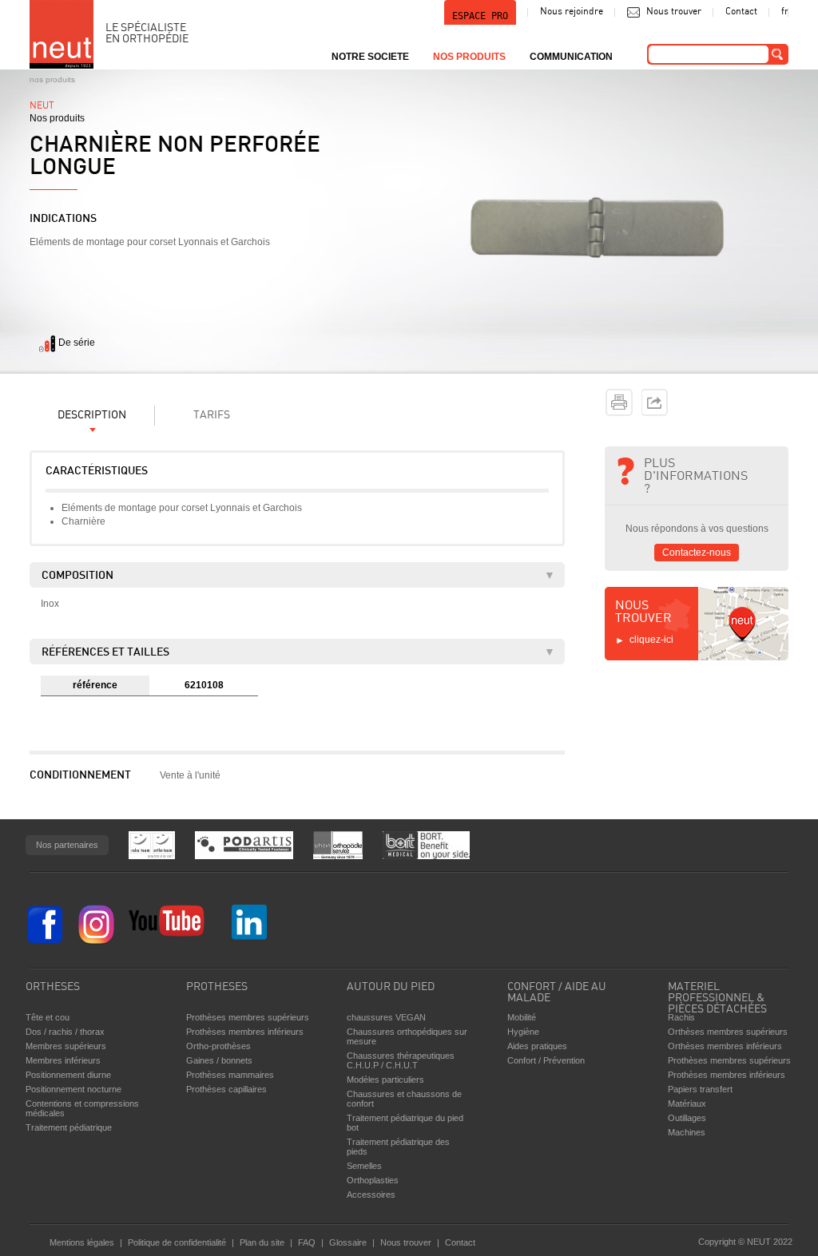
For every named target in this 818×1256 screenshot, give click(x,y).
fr (784, 12)
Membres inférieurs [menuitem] (63, 1060)
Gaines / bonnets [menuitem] (219, 1060)
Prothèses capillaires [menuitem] (226, 1089)
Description (92, 415)
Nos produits (52, 79)
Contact (741, 12)
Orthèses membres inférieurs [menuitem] (725, 1046)
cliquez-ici (651, 639)
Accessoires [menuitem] (371, 1194)
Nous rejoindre (571, 12)
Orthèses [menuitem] (53, 987)
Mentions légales (82, 1242)
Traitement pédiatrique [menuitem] (69, 1127)
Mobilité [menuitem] (521, 1017)
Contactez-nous (696, 552)
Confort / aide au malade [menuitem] (556, 993)
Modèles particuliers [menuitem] (385, 1079)
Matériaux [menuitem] (687, 1103)
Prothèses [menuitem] (217, 987)
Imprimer (619, 402)
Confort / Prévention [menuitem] (546, 1060)
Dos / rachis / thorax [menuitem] (65, 1031)
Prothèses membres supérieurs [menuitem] (247, 1017)
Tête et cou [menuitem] (47, 1017)
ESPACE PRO (480, 16)
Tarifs (211, 415)
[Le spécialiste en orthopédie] (61, 34)
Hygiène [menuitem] (523, 1031)
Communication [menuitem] (571, 56)
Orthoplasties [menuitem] (373, 1180)
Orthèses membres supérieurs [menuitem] (728, 1031)
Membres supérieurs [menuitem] (66, 1046)
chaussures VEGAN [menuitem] (386, 1017)
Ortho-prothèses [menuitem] (218, 1046)
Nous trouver (673, 12)
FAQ (307, 1242)
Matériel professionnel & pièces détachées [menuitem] (717, 994)
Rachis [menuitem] (681, 1017)
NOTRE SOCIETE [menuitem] (370, 56)
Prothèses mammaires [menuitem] (230, 1075)
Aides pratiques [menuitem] (537, 1046)
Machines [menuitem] (686, 1132)
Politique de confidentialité (177, 1242)
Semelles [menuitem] (364, 1166)
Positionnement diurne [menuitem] (68, 1075)
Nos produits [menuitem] (469, 56)
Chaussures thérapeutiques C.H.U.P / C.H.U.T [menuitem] (401, 1060)
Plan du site (262, 1242)
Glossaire (348, 1242)
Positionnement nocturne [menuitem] (73, 1089)
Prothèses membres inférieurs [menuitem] (245, 1031)
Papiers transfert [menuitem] (700, 1089)
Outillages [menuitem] (687, 1118)
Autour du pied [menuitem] (391, 987)
